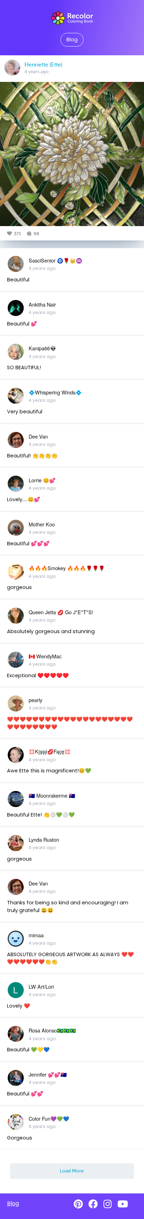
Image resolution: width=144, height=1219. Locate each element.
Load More (72, 1171)
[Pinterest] (78, 1204)
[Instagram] (107, 1204)
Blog (72, 39)
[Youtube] (122, 1204)
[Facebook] (93, 1204)
